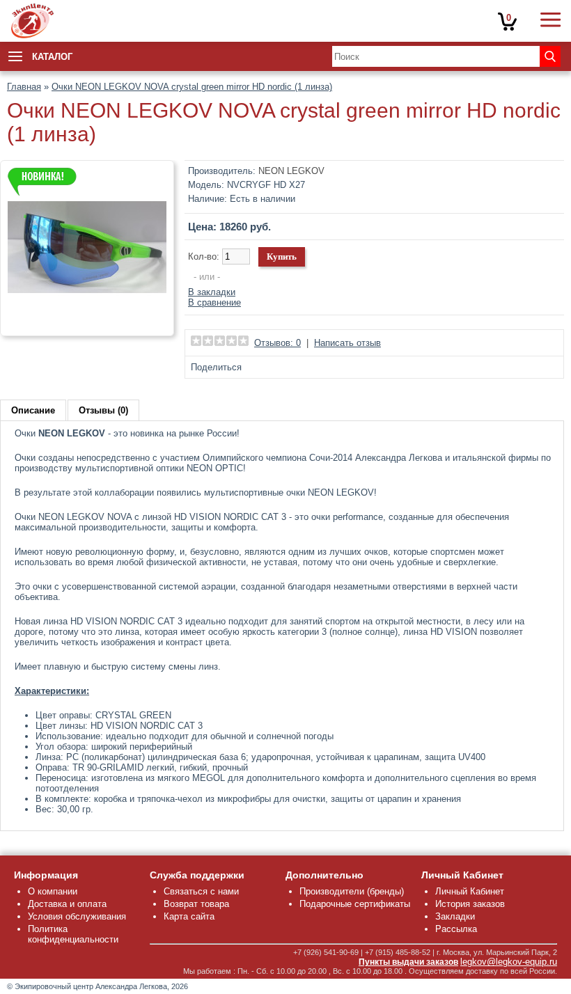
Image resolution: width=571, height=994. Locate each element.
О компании (52, 891)
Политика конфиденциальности (73, 934)
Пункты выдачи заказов (408, 962)
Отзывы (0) (103, 410)
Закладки (455, 916)
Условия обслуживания (77, 916)
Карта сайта (189, 916)
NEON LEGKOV (291, 171)
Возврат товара (196, 904)
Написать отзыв (347, 343)
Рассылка (456, 929)
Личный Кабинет (469, 891)
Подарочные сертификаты (354, 904)
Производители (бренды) (351, 891)
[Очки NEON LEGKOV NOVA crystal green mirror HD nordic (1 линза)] (87, 323)
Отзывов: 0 (277, 343)
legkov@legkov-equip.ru (508, 961)
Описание (33, 410)
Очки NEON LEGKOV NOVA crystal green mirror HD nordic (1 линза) (192, 86)
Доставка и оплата (67, 904)
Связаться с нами (201, 891)
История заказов (470, 904)
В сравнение (214, 302)
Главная (24, 86)
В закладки (211, 292)
